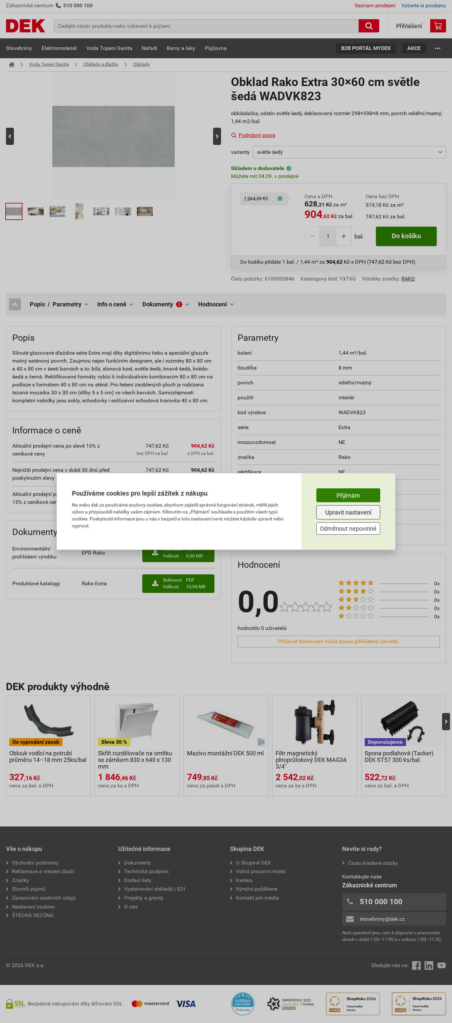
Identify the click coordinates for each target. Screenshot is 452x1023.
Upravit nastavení (348, 512)
